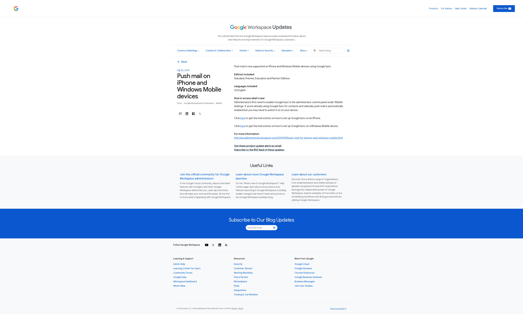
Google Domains (303, 268)
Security (238, 264)
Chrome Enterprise (304, 272)
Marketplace (240, 281)
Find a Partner (241, 277)
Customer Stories (243, 268)
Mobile (219, 103)
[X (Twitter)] (213, 245)
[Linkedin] (219, 245)
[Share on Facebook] (193, 113)
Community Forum (182, 272)
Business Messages (305, 281)
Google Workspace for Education (199, 103)
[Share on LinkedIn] (187, 113)
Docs (179, 103)
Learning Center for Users (186, 268)
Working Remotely (243, 272)
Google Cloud (302, 264)
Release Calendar (478, 8)
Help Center (461, 8)
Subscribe (504, 8)
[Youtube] (206, 245)
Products (433, 8)
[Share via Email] (180, 113)
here (242, 118)
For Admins (446, 8)
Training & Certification (246, 294)
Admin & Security (265, 50)
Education (288, 50)
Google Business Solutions (308, 277)
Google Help (179, 277)
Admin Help (179, 264)
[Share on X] (200, 113)
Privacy (234, 308)
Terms (241, 308)
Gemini (244, 50)
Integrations (240, 290)
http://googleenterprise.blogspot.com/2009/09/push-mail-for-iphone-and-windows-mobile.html (288, 137)
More (304, 50)
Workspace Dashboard (185, 281)
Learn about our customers (309, 174)
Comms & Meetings (188, 50)
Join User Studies (304, 286)
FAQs (236, 286)
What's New (179, 286)
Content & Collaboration (219, 50)
